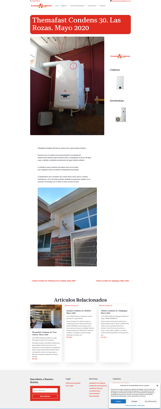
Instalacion (49, 338)
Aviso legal (69, 386)
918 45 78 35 (36, 1)
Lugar (55, 338)
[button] (157, 386)
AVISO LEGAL (141, 405)
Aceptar (118, 401)
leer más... (35, 359)
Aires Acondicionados (77, 6)
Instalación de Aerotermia (98, 386)
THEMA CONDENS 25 (111, 318)
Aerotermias (92, 6)
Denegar (134, 401)
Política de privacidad (131, 405)
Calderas (63, 6)
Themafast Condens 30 (39, 340)
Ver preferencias (150, 401)
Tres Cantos (50, 340)
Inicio (57, 6)
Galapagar (118, 316)
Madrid (80, 318)
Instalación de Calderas (97, 383)
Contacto (102, 6)
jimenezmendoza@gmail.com (121, 1)
